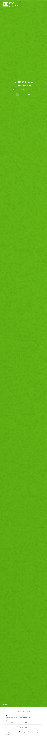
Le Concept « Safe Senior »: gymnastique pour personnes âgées (21, 731)
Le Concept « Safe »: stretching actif (14, 715)
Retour (5, 704)
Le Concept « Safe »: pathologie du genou (15, 720)
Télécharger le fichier (25, 94)
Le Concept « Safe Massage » (12, 726)
